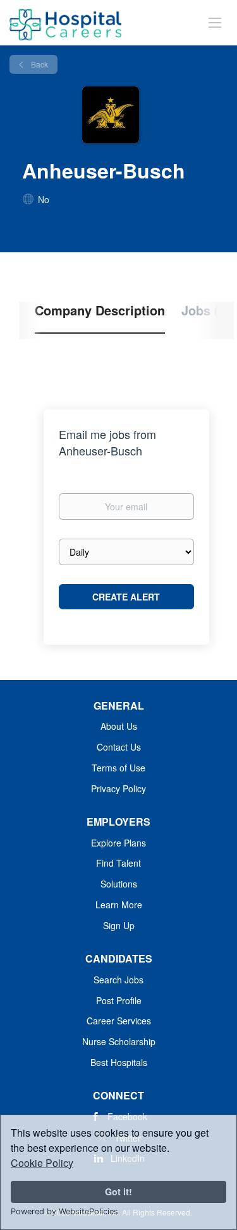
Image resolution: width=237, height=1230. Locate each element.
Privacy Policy (118, 788)
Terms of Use (118, 767)
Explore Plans (118, 842)
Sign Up (119, 925)
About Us (118, 726)
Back (38, 64)
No (43, 199)
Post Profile (119, 1000)
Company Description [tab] (100, 310)
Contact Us (119, 747)
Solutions (118, 883)
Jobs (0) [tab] (205, 310)
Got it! (118, 1191)
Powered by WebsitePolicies (64, 1211)
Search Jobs (118, 979)
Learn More (118, 904)
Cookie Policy (42, 1163)
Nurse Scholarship (118, 1041)
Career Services (119, 1020)
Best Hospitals (118, 1062)
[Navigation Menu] (215, 22)
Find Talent (118, 863)
